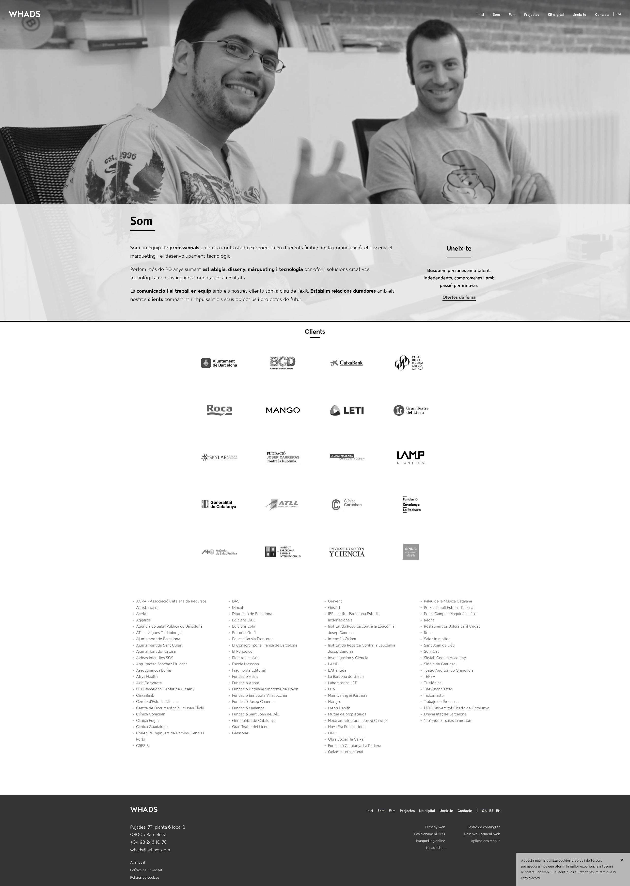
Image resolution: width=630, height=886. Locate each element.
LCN (331, 689)
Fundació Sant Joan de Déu (256, 714)
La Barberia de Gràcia (346, 676)
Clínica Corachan (150, 714)
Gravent (335, 601)
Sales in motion (437, 639)
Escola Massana (245, 664)
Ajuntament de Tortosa (156, 651)
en (498, 811)
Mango (334, 701)
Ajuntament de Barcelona (158, 639)
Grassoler (240, 733)
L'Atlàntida (337, 670)
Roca (428, 633)
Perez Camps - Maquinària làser (451, 614)
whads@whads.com (150, 849)
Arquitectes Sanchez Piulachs (161, 664)
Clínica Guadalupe (152, 727)
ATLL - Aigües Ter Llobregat (159, 633)
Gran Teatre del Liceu (250, 727)
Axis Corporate (149, 683)
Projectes (531, 14)
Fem (512, 14)
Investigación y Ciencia (348, 658)
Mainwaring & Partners (347, 695)
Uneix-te (579, 14)
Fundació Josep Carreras (253, 701)
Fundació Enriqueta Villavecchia (259, 695)
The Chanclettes (438, 689)
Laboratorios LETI (343, 683)
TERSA (429, 676)
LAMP (333, 664)
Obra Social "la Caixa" (346, 739)
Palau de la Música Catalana (448, 601)
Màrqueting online (430, 841)
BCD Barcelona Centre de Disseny (165, 689)
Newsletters (435, 848)
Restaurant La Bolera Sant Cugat (452, 626)
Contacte (602, 14)
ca (484, 811)
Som (496, 14)
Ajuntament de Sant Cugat (159, 645)
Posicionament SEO (429, 834)
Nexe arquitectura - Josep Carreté (357, 720)
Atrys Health (147, 676)
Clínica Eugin (147, 720)
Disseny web (435, 827)
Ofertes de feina (459, 297)
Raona (429, 620)
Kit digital (556, 14)
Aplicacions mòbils (485, 841)
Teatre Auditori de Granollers (448, 670)
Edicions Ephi (243, 626)
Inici (480, 14)
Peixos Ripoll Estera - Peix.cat (449, 607)
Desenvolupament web (482, 834)
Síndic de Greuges (440, 664)
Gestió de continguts (483, 827)
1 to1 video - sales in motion (447, 720)
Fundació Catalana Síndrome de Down (265, 689)
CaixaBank (145, 695)
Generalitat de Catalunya (254, 720)
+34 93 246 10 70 (148, 842)
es (491, 811)
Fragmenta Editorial (249, 670)
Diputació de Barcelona (252, 614)
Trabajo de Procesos (441, 701)
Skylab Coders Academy (445, 658)
